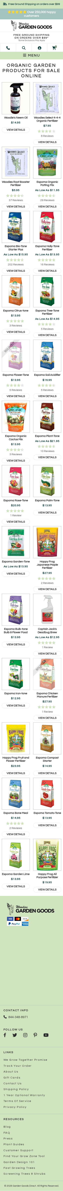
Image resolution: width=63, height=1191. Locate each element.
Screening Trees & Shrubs (25, 1173)
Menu (33, 55)
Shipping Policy (16, 1089)
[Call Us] (8, 48)
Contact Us (13, 1083)
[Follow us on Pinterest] (35, 1035)
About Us (11, 1071)
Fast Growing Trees (19, 1168)
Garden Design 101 (19, 1162)
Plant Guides (14, 1144)
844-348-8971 (18, 1017)
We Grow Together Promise (26, 1059)
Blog (7, 1126)
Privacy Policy (15, 1107)
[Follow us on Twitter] (14, 1035)
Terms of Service (17, 1101)
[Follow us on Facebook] (5, 1035)
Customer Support (18, 1150)
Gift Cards (12, 1077)
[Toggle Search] (24, 48)
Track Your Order (18, 1065)
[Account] (39, 48)
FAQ (7, 1132)
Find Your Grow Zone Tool (24, 1156)
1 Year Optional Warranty (24, 1095)
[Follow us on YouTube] (45, 1035)
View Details (16, 129)
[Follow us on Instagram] (25, 1035)
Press (8, 1138)
